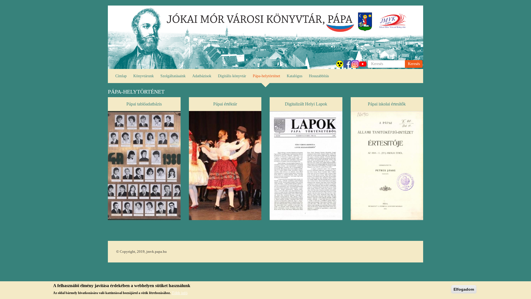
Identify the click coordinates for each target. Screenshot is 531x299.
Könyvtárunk (143, 76)
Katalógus (294, 76)
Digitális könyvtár (232, 76)
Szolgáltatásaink (173, 76)
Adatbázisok (201, 76)
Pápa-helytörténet (266, 76)
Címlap (121, 76)
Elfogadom (464, 289)
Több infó (180, 293)
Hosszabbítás (319, 76)
